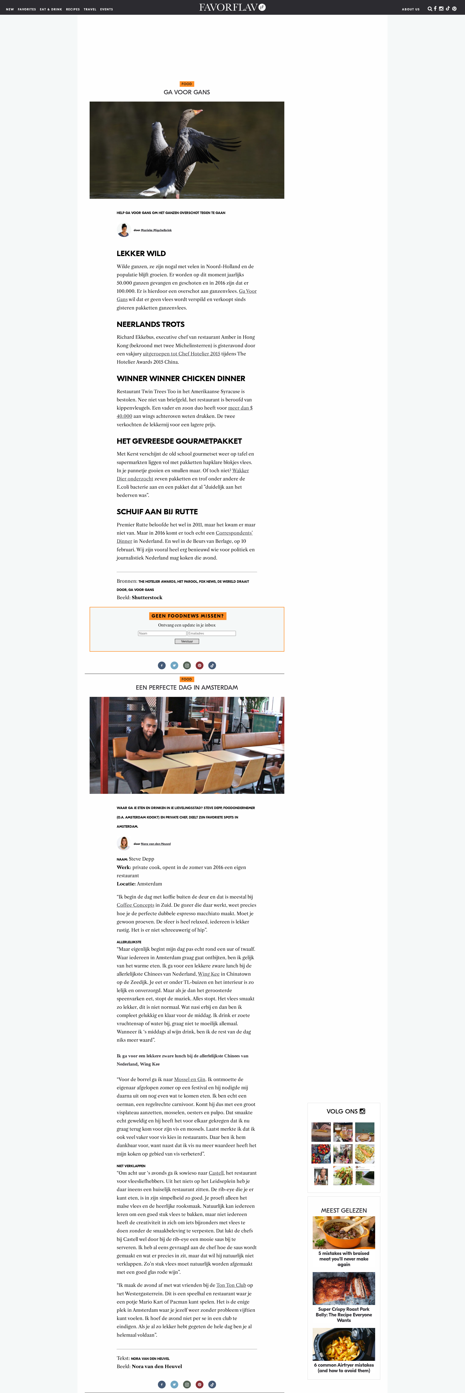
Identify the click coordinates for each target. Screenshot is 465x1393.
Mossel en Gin (189, 1079)
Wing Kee (209, 974)
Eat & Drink (51, 9)
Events (106, 9)
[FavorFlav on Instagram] (441, 9)
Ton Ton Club (231, 1285)
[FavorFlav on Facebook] (435, 9)
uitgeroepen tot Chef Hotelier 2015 (181, 354)
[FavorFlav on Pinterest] (454, 9)
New (10, 9)
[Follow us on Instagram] (187, 667)
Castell (216, 1173)
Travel (90, 9)
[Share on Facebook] (161, 667)
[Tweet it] (174, 667)
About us (411, 9)
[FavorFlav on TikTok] (448, 9)
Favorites (27, 9)
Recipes (73, 9)
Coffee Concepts (135, 905)
